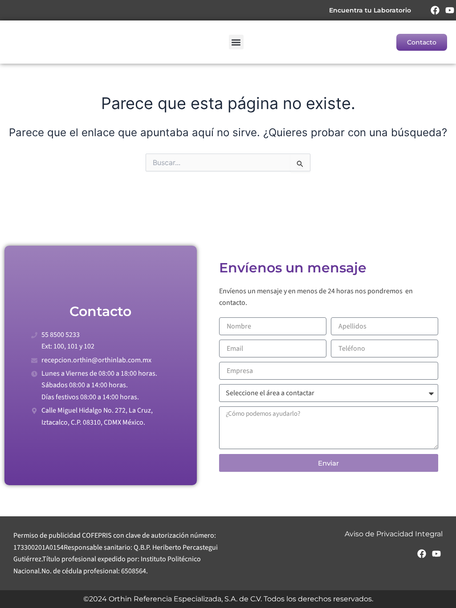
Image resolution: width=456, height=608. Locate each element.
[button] (236, 42)
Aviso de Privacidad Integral (394, 534)
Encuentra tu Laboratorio (370, 10)
